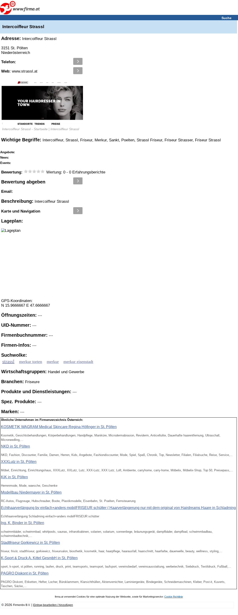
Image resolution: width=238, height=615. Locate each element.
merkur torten (30, 361)
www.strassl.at (19, 71)
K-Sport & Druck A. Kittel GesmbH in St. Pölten (39, 558)
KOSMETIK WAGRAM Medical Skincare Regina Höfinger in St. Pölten (59, 427)
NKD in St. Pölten (15, 446)
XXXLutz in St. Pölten (18, 462)
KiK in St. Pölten (14, 477)
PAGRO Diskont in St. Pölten (25, 573)
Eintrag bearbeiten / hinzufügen (53, 605)
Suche (226, 18)
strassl (8, 361)
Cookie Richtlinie (173, 596)
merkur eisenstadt (78, 361)
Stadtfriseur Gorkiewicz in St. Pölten (30, 543)
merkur (53, 361)
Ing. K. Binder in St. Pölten (22, 523)
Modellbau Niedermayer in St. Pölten (31, 492)
